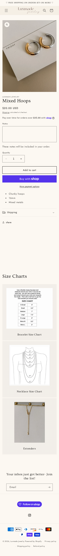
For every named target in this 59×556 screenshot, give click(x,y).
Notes (5, 123)
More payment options (29, 186)
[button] (6, 10)
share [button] (8, 222)
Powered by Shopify (33, 541)
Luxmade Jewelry (17, 541)
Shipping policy (23, 546)
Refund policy (39, 546)
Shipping (5, 112)
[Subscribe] (49, 487)
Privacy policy (50, 541)
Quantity (6, 152)
